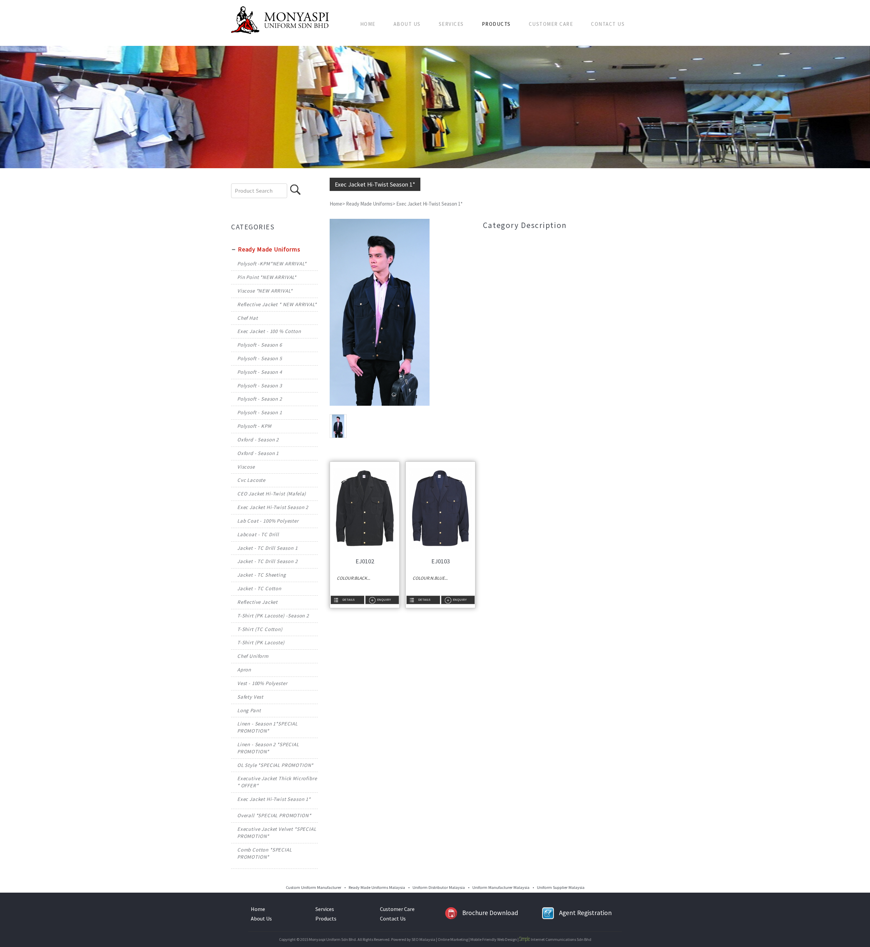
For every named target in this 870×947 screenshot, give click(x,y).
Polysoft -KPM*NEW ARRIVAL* (272, 263)
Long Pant (249, 710)
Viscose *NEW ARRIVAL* (265, 290)
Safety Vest (250, 697)
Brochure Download (490, 913)
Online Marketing (453, 939)
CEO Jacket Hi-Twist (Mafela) (271, 493)
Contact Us (608, 24)
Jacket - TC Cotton (259, 588)
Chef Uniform (252, 656)
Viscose (246, 466)
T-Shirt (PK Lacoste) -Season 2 (273, 615)
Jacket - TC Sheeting (261, 575)
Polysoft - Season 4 (259, 372)
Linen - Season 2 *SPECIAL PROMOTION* (268, 748)
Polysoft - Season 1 (259, 412)
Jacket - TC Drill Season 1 (267, 548)
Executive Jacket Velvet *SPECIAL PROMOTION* (276, 832)
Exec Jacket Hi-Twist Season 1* (274, 799)
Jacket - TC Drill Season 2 (267, 561)
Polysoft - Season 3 (259, 385)
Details (349, 599)
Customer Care (551, 24)
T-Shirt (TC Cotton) (260, 629)
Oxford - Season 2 (258, 439)
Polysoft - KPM (254, 426)
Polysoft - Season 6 (259, 344)
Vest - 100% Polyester (262, 683)
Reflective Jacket (257, 602)
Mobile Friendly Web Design (493, 939)
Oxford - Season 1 (258, 453)
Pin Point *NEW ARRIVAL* (266, 277)
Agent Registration (585, 913)
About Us (407, 24)
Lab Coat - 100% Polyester (268, 521)
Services (451, 24)
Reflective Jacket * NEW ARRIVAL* (277, 304)
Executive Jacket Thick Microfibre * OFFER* (277, 782)
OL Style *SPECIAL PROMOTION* (275, 765)
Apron (244, 669)
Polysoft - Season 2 (259, 399)
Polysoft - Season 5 (259, 358)
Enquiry (384, 599)
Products (496, 24)
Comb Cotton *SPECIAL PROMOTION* (264, 853)
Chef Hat (247, 318)
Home (368, 24)
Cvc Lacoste (251, 480)
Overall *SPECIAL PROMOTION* (274, 815)
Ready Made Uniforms (269, 249)
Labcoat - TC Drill (258, 534)
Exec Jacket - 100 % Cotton (269, 331)
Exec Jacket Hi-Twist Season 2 (272, 507)
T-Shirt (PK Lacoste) (261, 642)
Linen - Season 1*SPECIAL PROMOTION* (267, 727)
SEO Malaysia (423, 939)
